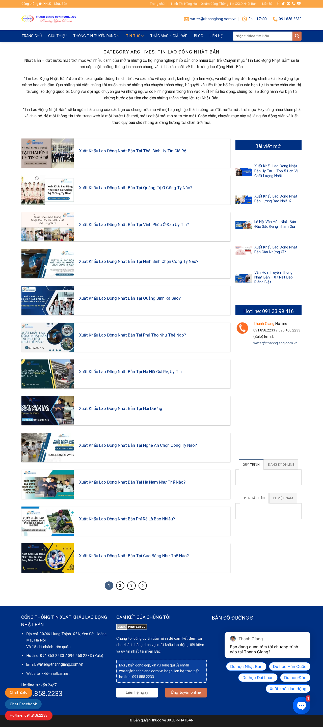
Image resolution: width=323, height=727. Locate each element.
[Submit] (297, 36)
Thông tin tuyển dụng (94, 36)
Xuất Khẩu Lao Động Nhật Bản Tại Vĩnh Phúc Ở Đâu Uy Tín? (134, 224)
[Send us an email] (288, 4)
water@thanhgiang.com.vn (275, 343)
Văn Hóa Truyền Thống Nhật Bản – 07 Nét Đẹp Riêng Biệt (273, 277)
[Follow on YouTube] (299, 4)
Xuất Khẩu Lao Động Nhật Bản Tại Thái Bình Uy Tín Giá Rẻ (132, 151)
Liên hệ (267, 4)
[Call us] (293, 4)
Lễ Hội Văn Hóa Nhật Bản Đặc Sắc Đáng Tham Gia (275, 224)
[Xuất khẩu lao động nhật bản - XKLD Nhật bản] (48, 19)
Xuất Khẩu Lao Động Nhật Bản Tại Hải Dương (120, 408)
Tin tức (133, 36)
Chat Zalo (19, 692)
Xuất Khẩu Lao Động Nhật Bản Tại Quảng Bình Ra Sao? (130, 298)
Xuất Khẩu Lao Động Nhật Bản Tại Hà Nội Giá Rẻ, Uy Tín (130, 371)
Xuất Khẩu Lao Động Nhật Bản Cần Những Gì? (275, 249)
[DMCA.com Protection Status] (131, 626)
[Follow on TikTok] (283, 4)
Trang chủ (157, 4)
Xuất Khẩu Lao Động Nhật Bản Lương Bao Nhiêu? (275, 198)
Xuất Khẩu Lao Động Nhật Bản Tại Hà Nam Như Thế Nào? (132, 482)
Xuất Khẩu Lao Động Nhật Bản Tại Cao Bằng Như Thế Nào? (134, 555)
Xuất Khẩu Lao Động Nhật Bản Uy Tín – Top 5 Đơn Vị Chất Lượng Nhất (276, 171)
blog (198, 36)
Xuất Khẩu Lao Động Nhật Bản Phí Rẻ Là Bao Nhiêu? (127, 519)
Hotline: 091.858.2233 (29, 715)
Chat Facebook (23, 704)
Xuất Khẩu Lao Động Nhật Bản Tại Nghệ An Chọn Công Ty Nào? (138, 445)
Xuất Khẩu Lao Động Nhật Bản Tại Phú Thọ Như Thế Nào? (132, 335)
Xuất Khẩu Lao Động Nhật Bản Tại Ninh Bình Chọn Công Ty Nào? (138, 261)
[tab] (251, 464)
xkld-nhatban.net (56, 673)
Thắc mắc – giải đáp (168, 36)
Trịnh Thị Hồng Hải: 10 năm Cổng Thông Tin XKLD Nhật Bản (213, 4)
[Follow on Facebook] (278, 4)
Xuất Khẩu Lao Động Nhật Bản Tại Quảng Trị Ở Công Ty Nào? (135, 187)
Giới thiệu (57, 36)
